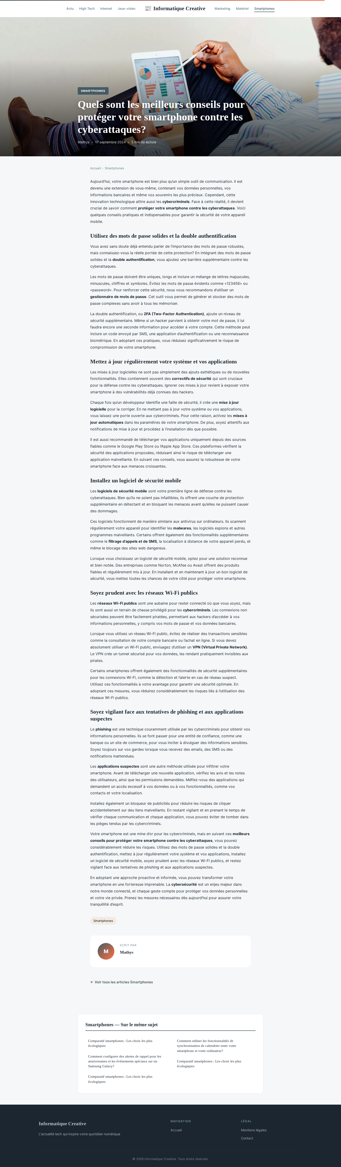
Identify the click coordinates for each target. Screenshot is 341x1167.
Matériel (242, 8)
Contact (247, 1138)
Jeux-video (126, 8)
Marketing (222, 8)
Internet (106, 8)
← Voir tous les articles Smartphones (121, 982)
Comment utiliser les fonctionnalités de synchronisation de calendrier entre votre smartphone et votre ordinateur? (206, 1046)
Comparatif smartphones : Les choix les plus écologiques (120, 1043)
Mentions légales (254, 1130)
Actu (70, 8)
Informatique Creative (175, 8)
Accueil (95, 168)
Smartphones (264, 8)
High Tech (87, 8)
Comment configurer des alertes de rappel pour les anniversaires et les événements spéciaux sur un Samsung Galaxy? (124, 1061)
